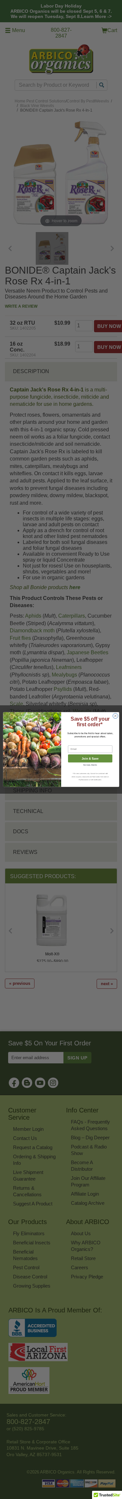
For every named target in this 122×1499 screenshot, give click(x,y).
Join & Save (90, 758)
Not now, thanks (90, 765)
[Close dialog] (115, 715)
